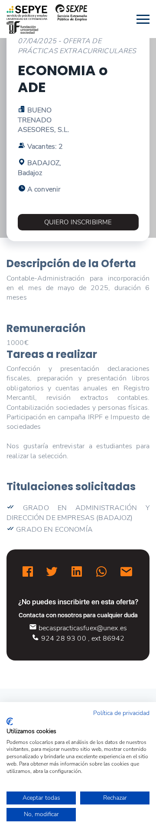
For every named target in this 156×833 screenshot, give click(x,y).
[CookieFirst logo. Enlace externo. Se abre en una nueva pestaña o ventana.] (9, 721)
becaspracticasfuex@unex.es (82, 628)
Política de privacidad (121, 713)
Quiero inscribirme (78, 222)
